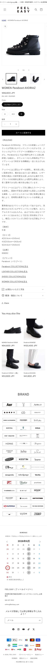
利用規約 (14, 658)
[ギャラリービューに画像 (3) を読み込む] (35, 78)
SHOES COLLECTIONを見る (14, 276)
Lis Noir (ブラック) (12, 104)
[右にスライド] (28, 70)
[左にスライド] (18, 70)
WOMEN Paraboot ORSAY (10, 342)
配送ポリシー (24, 658)
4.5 (14, 114)
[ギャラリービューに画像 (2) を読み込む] (23, 78)
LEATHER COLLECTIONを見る (15, 271)
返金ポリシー (39, 654)
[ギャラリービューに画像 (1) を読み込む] (11, 78)
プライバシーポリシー (26, 654)
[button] (4, 9)
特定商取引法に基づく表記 (24, 662)
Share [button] (6, 303)
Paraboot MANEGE (30, 342)
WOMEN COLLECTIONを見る (14, 281)
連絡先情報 (33, 658)
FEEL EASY (12, 654)
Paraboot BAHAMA (30, 373)
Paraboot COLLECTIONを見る (15, 266)
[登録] (39, 620)
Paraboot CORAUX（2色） (10, 373)
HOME (4, 20)
